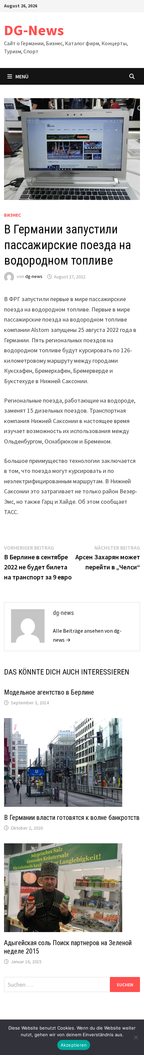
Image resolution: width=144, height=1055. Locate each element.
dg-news (34, 277)
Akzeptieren (74, 1045)
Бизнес (12, 215)
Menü (21, 76)
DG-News (34, 30)
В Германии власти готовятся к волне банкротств (72, 818)
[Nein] (135, 1037)
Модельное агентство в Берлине (49, 692)
